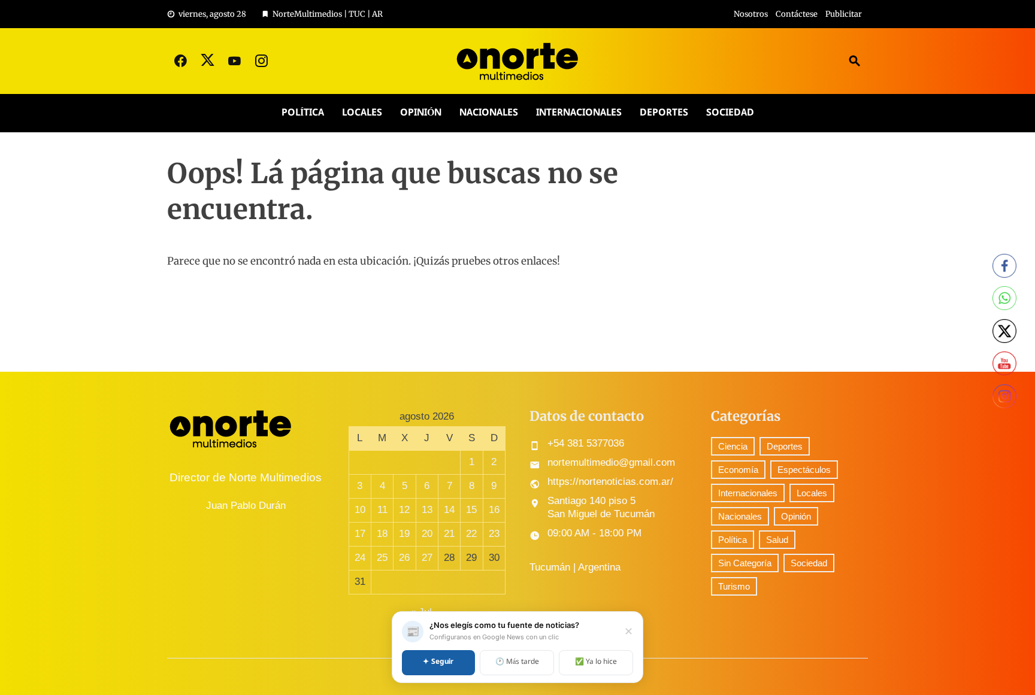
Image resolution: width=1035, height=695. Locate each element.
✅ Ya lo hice (596, 662)
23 (494, 533)
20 (427, 533)
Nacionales (488, 113)
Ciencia (733, 446)
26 (404, 557)
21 (449, 533)
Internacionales (579, 113)
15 (471, 509)
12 (404, 509)
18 (382, 533)
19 (404, 533)
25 (382, 557)
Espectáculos (804, 470)
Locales (362, 113)
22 (471, 533)
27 (427, 557)
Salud (777, 540)
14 (449, 509)
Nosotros (751, 14)
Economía (738, 470)
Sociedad (730, 113)
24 (360, 557)
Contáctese (797, 14)
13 (427, 509)
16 (494, 509)
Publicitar (843, 14)
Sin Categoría (744, 563)
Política (303, 113)
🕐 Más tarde (517, 662)
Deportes (664, 113)
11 (382, 509)
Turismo (734, 586)
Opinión (420, 113)
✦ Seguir (438, 662)
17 (360, 533)
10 (360, 509)
